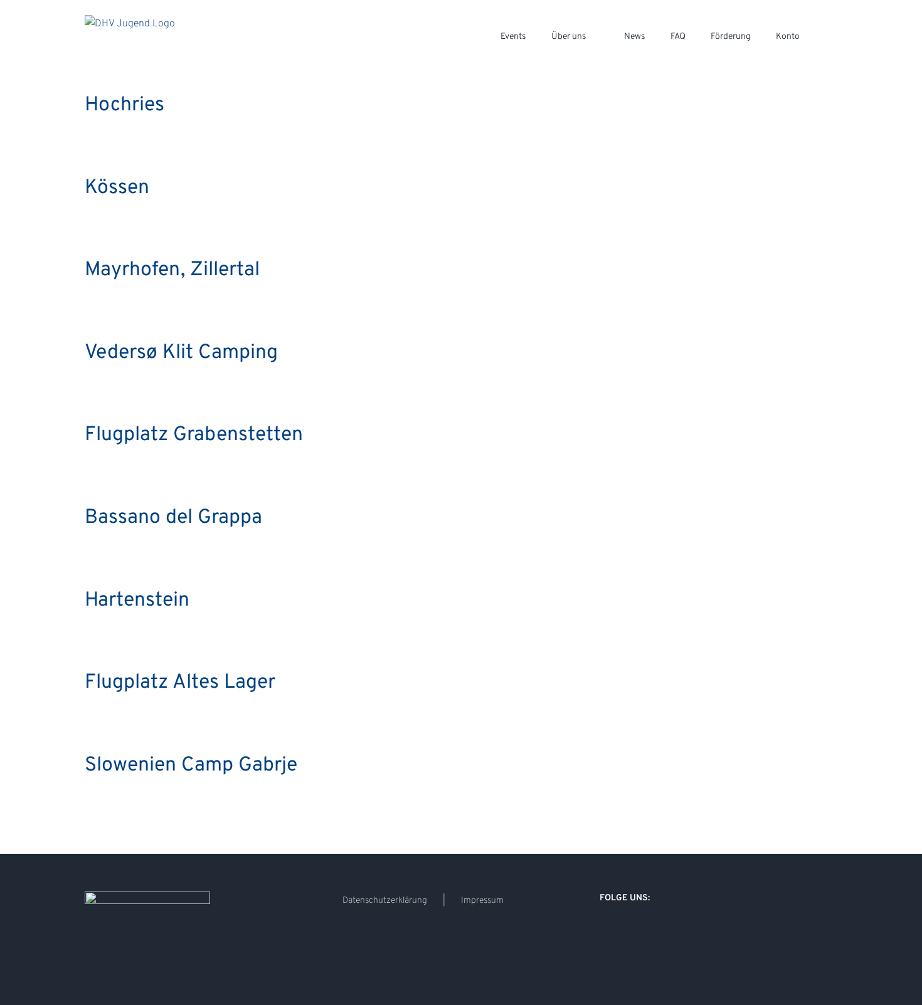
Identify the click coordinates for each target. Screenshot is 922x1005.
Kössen (117, 188)
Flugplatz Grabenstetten (194, 435)
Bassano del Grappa (173, 517)
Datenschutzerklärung (384, 900)
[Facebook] (603, 930)
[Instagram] (620, 930)
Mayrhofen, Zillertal (172, 270)
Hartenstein (137, 600)
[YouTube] (637, 930)
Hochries (124, 105)
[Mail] (654, 930)
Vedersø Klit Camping (181, 353)
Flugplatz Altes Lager (180, 682)
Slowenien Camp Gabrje (191, 765)
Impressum (482, 900)
